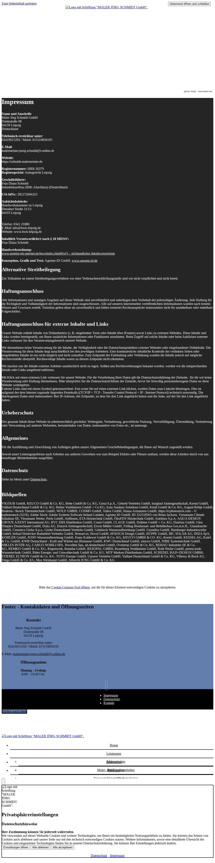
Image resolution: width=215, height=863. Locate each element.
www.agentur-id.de (84, 260)
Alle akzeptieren (62, 847)
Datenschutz (38, 479)
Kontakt (109, 703)
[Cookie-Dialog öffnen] (3, 781)
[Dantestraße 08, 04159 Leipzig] (107, 687)
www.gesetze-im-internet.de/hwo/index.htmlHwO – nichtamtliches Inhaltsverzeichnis (58, 253)
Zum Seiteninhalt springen (19, 3)
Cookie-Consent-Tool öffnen (70, 587)
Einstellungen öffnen (15, 847)
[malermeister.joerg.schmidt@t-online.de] (107, 683)
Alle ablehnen (40, 847)
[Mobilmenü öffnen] (107, 9)
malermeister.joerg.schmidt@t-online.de (39, 654)
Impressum (111, 695)
